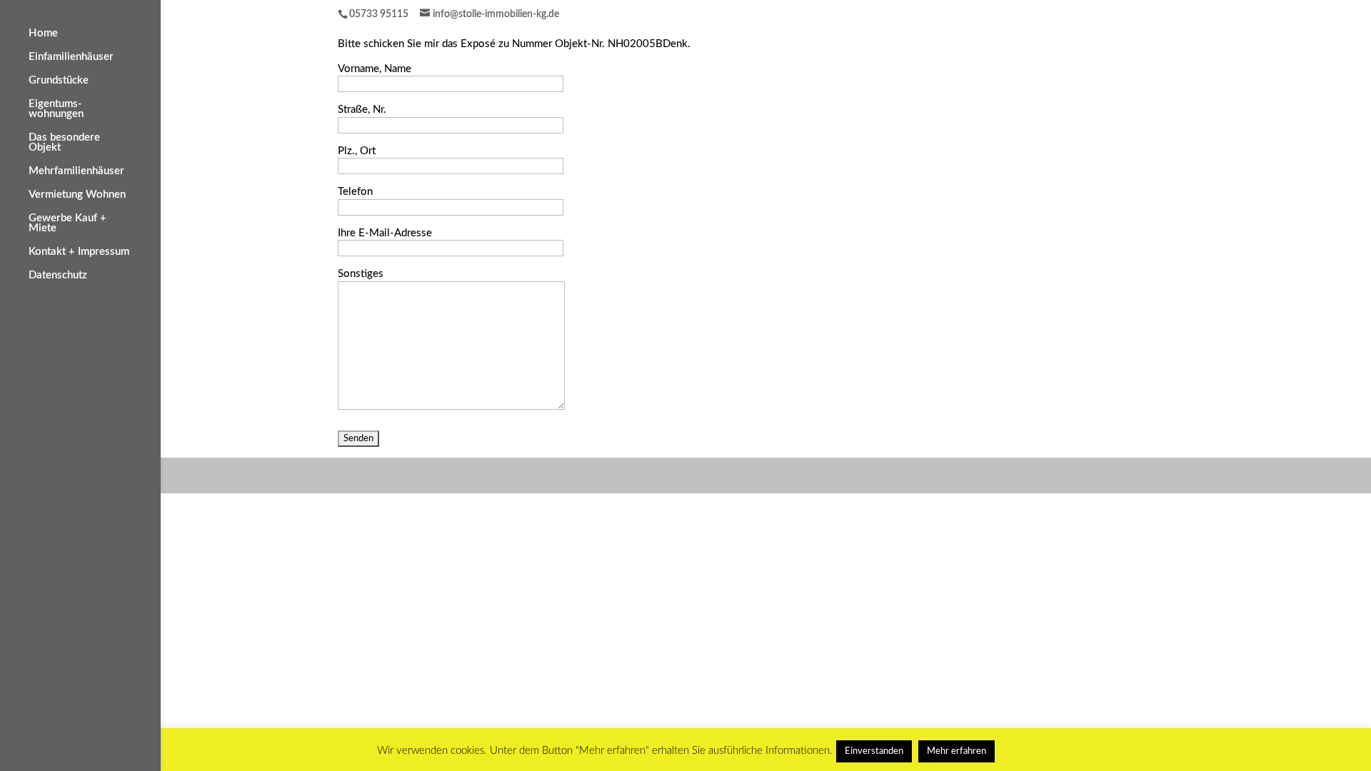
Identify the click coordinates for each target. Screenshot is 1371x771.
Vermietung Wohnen (77, 195)
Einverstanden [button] (874, 751)
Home (43, 34)
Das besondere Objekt (64, 143)
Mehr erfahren (956, 751)
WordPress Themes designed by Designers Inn (410, 474)
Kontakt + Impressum (79, 252)
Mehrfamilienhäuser (76, 171)
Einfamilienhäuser (71, 57)
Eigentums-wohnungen (56, 109)
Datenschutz (58, 276)
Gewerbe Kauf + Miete (67, 223)
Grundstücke (59, 81)
